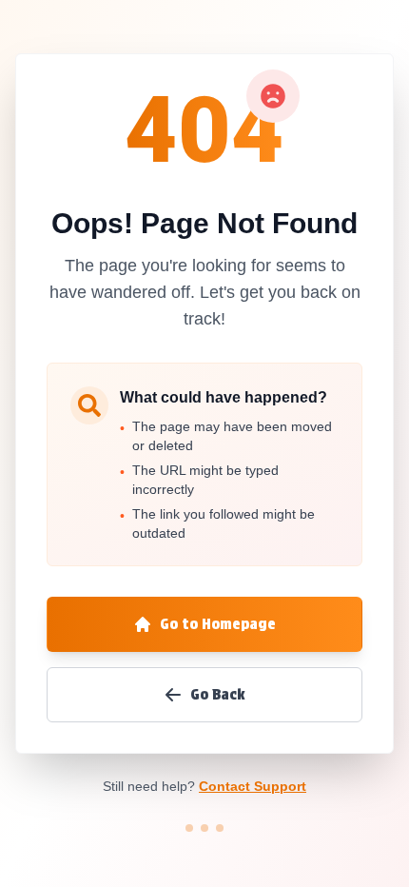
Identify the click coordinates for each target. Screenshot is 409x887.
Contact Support (252, 786)
